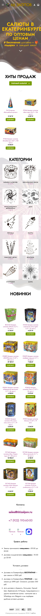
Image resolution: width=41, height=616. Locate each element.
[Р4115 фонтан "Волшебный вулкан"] (10, 102)
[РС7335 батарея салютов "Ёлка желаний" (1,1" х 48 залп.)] (30, 443)
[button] (3, 4)
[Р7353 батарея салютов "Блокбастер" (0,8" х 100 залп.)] (10, 131)
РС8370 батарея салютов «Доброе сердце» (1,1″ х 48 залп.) (30, 358)
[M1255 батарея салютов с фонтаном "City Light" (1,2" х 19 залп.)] (30, 315)
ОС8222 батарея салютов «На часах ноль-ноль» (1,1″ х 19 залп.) (10, 422)
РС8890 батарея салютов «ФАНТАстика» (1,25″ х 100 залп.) (10, 358)
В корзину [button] (10, 119)
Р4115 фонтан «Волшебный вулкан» (10, 111)
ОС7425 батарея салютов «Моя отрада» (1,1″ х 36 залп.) (10, 485)
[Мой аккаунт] (34, 4)
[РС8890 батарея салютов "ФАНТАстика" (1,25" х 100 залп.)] (10, 347)
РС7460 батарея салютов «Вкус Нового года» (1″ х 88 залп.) (10, 454)
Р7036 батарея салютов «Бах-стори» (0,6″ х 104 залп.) (30, 112)
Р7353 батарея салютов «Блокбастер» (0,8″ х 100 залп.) (10, 141)
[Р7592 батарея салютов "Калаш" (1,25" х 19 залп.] (30, 409)
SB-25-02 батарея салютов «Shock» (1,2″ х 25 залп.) (10, 326)
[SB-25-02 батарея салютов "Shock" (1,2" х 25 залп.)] (10, 315)
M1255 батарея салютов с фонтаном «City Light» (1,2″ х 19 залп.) (30, 326)
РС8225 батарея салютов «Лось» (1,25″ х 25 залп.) (30, 389)
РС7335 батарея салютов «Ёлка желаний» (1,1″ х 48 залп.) (30, 454)
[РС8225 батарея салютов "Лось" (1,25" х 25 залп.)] (30, 378)
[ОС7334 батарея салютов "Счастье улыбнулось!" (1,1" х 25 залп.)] (30, 474)
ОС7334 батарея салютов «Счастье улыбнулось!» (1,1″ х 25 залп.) (30, 486)
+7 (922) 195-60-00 (20, 520)
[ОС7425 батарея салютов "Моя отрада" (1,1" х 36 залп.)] (10, 474)
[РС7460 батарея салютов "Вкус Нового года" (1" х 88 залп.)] (10, 443)
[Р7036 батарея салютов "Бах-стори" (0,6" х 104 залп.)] (30, 102)
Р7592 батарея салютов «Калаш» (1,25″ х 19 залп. (30, 421)
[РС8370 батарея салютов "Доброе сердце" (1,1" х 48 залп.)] (30, 347)
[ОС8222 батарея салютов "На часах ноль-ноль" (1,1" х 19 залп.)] (10, 409)
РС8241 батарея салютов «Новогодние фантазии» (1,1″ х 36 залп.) (10, 389)
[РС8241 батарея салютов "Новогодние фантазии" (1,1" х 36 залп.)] (10, 378)
